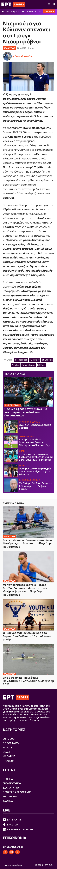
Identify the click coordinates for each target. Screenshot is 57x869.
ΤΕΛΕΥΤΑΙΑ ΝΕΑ (14, 374)
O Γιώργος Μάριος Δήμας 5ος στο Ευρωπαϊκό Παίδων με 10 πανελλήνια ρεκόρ (27, 636)
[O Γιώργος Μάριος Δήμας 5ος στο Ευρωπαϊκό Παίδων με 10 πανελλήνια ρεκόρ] (28, 614)
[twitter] (17, 852)
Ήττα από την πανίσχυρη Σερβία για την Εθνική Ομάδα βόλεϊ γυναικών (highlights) (36, 456)
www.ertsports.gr (13, 865)
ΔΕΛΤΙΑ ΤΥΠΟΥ (11, 787)
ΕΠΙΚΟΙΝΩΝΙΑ (10, 796)
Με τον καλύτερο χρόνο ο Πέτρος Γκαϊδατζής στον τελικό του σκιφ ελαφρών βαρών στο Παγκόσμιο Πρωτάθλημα (25, 589)
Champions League (29, 421)
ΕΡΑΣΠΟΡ (20, 11)
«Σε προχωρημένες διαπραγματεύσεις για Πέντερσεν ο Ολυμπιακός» (34, 442)
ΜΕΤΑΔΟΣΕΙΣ (35, 11)
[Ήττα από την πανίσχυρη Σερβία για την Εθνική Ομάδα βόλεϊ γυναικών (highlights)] (11, 455)
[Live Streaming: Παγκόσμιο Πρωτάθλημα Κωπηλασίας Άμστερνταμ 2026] (28, 659)
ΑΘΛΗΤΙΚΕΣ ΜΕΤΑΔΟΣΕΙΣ (21, 829)
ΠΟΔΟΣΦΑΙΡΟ (11, 743)
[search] (54, 4)
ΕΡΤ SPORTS (14, 819)
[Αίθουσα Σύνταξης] (7, 56)
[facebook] (5, 852)
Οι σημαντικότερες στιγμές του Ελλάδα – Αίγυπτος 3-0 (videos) (35, 471)
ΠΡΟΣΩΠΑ (8, 760)
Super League (13, 405)
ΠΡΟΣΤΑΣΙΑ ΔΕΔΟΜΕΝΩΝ (17, 792)
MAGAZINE (9, 756)
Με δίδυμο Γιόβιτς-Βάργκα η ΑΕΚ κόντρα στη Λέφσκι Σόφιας (35, 486)
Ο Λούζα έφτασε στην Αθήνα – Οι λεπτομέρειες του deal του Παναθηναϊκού (26, 412)
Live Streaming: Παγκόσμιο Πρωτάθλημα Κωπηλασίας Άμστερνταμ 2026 (28, 681)
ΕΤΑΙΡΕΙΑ (8, 779)
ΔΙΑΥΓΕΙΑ (8, 800)
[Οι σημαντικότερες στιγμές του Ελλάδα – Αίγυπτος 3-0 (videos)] (11, 470)
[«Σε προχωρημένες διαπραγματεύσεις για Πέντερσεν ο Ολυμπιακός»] (11, 441)
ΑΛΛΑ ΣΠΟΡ (9, 48)
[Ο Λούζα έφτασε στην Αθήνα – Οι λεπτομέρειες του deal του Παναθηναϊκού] (28, 392)
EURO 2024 (9, 738)
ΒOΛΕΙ (22, 450)
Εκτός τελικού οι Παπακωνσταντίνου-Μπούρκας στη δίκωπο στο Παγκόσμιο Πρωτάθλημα (28, 543)
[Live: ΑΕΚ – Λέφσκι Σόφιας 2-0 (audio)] (11, 426)
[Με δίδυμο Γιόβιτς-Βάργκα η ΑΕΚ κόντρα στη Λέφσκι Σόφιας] (11, 485)
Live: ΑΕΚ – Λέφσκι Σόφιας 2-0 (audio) (35, 426)
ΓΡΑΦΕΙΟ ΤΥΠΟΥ (12, 783)
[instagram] (11, 852)
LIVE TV (8, 11)
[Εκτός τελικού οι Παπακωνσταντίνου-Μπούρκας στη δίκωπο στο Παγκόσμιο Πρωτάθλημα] (28, 522)
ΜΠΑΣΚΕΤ (8, 747)
